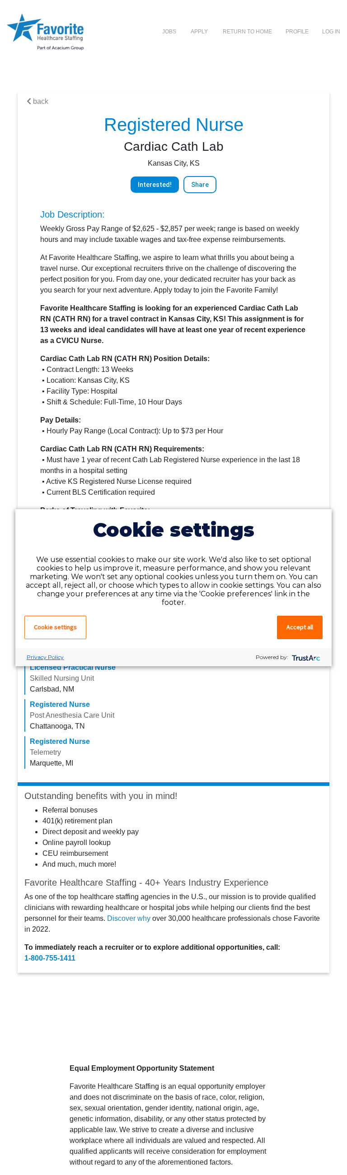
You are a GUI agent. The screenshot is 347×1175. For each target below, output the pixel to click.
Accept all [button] (299, 627)
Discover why (128, 918)
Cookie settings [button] (55, 627)
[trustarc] (305, 657)
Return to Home (247, 31)
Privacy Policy (45, 657)
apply (199, 31)
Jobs (169, 31)
